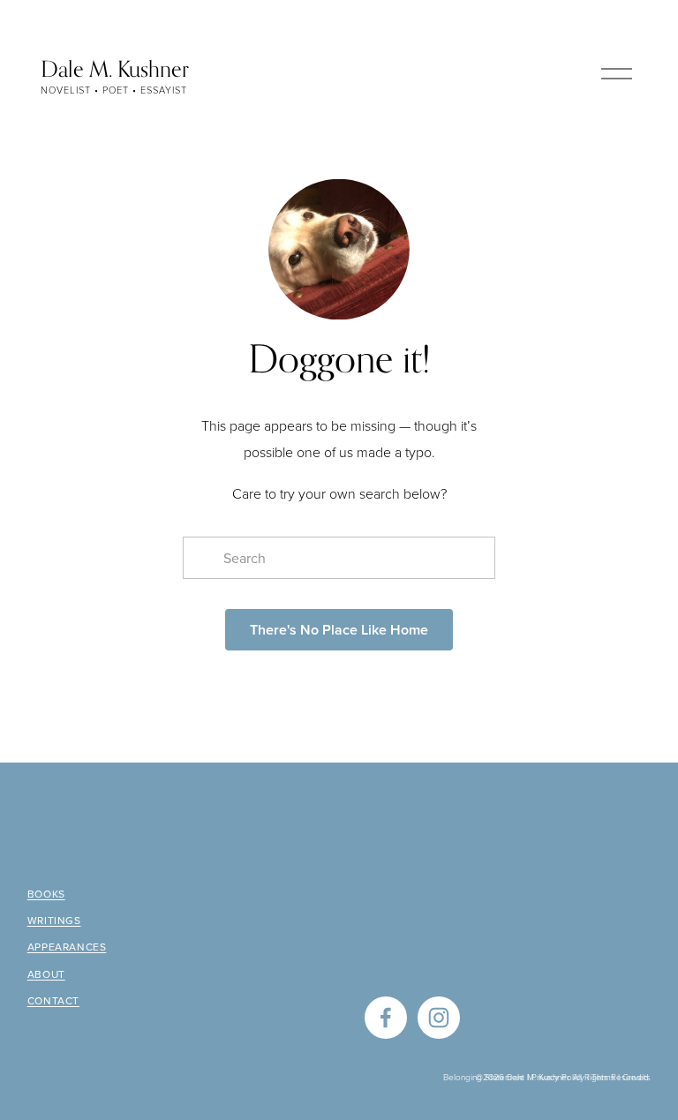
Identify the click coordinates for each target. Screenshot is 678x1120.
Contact (53, 1001)
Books (46, 894)
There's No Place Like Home (339, 630)
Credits (636, 1077)
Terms (603, 1077)
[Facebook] (386, 1017)
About (46, 974)
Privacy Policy (557, 1077)
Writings (54, 920)
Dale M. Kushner (115, 69)
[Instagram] (439, 1017)
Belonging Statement (483, 1077)
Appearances (67, 947)
